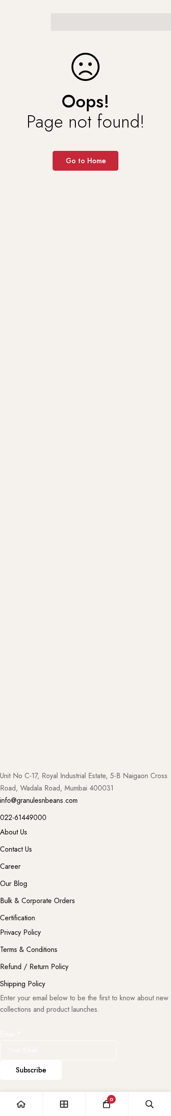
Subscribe (31, 1070)
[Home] (21, 1104)
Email (10, 1034)
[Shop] (64, 1104)
